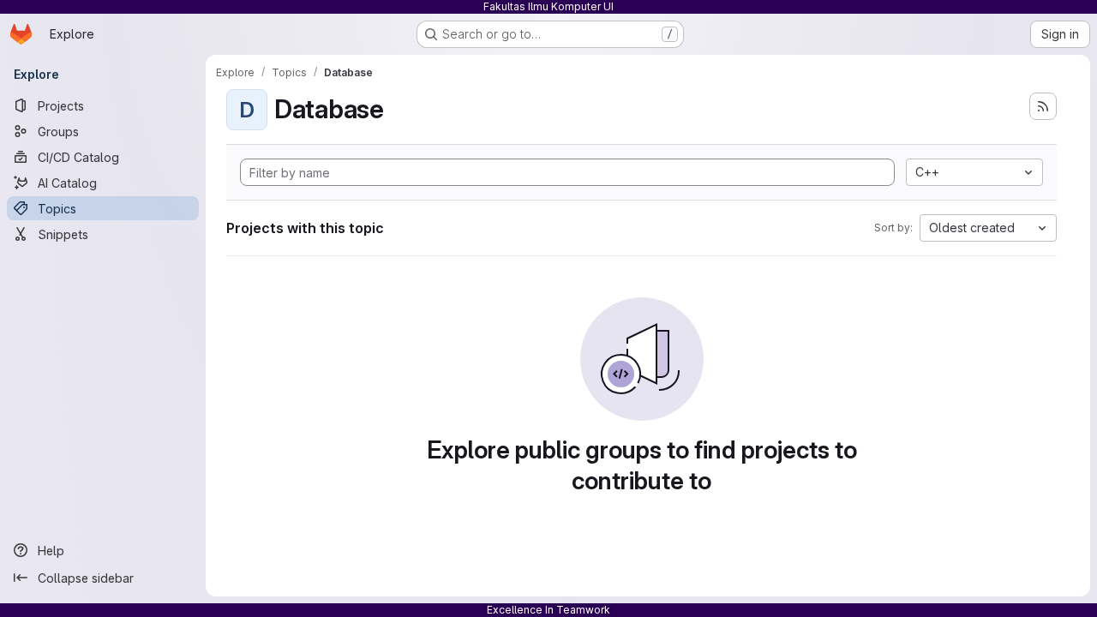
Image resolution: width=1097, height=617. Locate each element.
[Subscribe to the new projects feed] (1043, 106)
